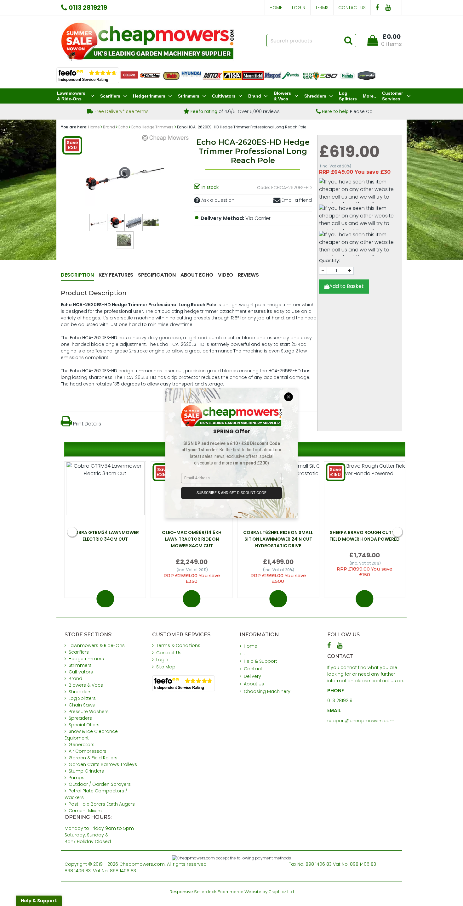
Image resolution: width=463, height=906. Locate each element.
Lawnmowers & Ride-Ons (71, 96)
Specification (157, 275)
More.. (369, 95)
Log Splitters (348, 96)
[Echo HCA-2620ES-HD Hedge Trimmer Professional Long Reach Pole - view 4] (151, 222)
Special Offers (84, 725)
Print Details (86, 423)
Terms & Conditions (178, 645)
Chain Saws (82, 705)
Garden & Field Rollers (93, 758)
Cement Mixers (85, 811)
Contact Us (352, 7)
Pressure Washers (89, 711)
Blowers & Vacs (282, 96)
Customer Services (392, 96)
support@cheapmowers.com (360, 720)
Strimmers (188, 95)
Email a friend (296, 200)
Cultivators (224, 95)
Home (276, 7)
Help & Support (260, 661)
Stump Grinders (86, 771)
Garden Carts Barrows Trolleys (103, 764)
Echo (123, 127)
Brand (254, 95)
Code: (263, 187)
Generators (81, 744)
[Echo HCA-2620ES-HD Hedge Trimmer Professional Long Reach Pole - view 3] (133, 222)
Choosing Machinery (267, 691)
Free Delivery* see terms (121, 111)
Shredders (315, 95)
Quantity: (329, 260)
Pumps (76, 777)
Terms (322, 7)
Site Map (165, 667)
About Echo (196, 275)
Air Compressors (87, 751)
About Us (254, 684)
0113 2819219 (339, 700)
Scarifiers (110, 95)
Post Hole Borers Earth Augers (102, 804)
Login (298, 7)
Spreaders (80, 718)
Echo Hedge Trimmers (152, 127)
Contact (253, 669)
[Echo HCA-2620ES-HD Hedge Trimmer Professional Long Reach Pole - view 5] (125, 240)
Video (225, 275)
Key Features (116, 275)
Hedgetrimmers (149, 95)
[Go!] (348, 40)
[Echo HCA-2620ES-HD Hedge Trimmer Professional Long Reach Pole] (98, 222)
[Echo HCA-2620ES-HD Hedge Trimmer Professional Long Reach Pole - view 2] (116, 222)
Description (77, 275)
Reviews (248, 275)
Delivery (252, 676)
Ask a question (217, 200)
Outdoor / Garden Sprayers (100, 784)
